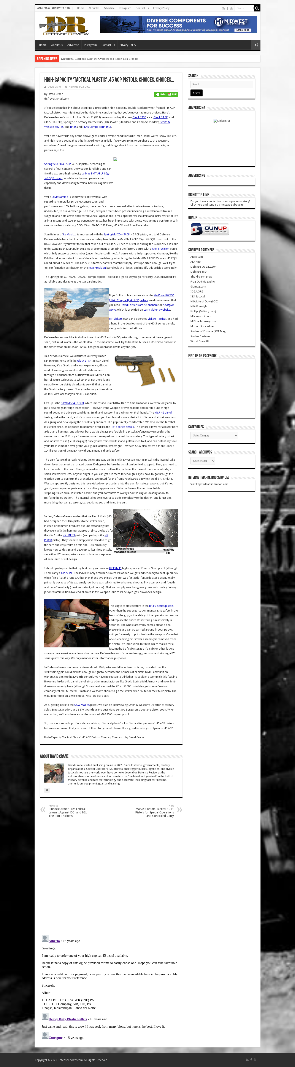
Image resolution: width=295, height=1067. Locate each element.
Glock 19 (66, 573)
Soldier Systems (200, 336)
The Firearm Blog (201, 276)
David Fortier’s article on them (139, 305)
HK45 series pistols (122, 426)
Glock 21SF (139, 117)
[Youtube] (231, 8)
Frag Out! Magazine (202, 281)
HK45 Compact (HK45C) (96, 126)
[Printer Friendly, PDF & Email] (166, 94)
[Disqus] (111, 876)
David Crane (54, 86)
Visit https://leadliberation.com (209, 484)
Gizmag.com (198, 286)
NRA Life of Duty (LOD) (204, 301)
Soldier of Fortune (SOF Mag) (208, 331)
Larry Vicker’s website (157, 309)
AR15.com (196, 256)
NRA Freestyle (198, 306)
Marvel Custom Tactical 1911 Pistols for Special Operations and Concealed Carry (154, 811)
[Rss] (223, 8)
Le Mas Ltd (69, 234)
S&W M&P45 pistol (72, 403)
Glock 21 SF (161, 117)
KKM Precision (160, 248)
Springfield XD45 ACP (57, 164)
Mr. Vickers (115, 318)
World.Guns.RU (199, 341)
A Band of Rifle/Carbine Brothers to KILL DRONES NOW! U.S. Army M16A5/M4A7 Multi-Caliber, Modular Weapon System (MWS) (138, 58)
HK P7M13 (115, 568)
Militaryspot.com (200, 316)
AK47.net (195, 261)
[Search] (257, 8)
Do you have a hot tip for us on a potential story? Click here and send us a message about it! (220, 203)
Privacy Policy (161, 8)
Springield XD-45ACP (117, 234)
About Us (94, 8)
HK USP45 (69, 535)
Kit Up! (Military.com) (203, 311)
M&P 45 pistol (163, 412)
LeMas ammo (60, 196)
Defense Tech (198, 271)
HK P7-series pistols (161, 605)
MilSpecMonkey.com (203, 321)
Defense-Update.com (203, 266)
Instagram (125, 8)
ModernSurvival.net (202, 326)
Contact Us (142, 8)
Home (80, 8)
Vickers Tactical (157, 318)
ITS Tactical (197, 296)
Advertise (109, 8)
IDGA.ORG (196, 291)
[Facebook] (227, 8)
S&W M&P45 (82, 704)
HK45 (73, 126)
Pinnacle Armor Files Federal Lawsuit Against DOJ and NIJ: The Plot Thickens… (68, 811)
